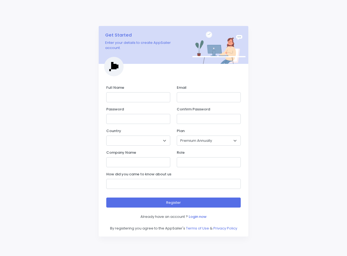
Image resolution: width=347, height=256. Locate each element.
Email (182, 87)
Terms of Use (197, 228)
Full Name (115, 87)
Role (181, 152)
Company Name (121, 152)
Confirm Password (193, 109)
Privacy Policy (225, 228)
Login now (198, 216)
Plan (181, 130)
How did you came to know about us (138, 174)
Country (113, 130)
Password (115, 109)
